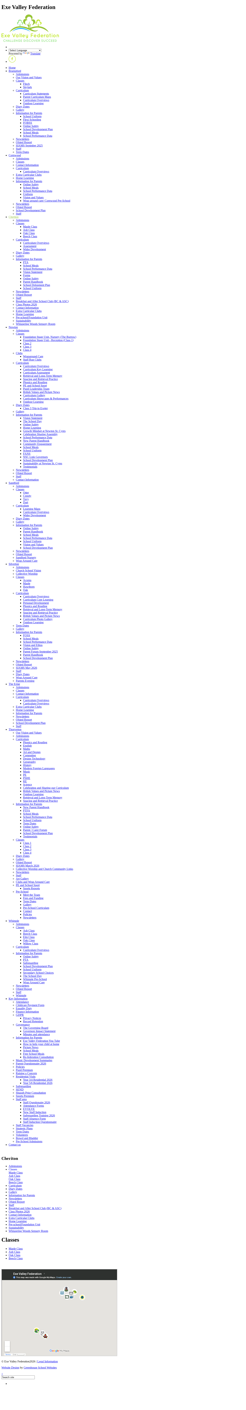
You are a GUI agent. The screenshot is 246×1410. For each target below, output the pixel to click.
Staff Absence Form (34, 1118)
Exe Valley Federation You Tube (41, 1040)
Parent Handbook (33, 281)
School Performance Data (37, 135)
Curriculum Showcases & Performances (45, 398)
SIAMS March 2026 (27, 865)
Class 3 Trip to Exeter (35, 408)
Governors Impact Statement (39, 1031)
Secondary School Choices (38, 972)
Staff (18, 148)
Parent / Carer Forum (35, 830)
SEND (20, 1089)
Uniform (28, 194)
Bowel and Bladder (27, 1138)
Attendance (22, 1001)
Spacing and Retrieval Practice (40, 379)
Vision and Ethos (33, 645)
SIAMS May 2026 (26, 667)
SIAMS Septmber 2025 (29, 145)
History (27, 765)
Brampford (15, 70)
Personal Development (36, 602)
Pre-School (22, 891)
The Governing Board (35, 1027)
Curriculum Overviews (36, 100)
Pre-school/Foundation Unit (31, 317)
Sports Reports (31, 888)
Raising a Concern (26, 1073)
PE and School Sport (35, 385)
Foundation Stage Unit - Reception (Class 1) (48, 340)
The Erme (14, 684)
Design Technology (34, 758)
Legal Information (47, 1361)
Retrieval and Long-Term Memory (42, 375)
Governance (23, 1024)
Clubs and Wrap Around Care (33, 881)
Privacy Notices (32, 1018)
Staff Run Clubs (32, 359)
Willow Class (30, 943)
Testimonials (30, 466)
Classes (20, 80)
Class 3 (27, 346)
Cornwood (15, 155)
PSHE (26, 778)
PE (24, 774)
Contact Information (27, 165)
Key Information (18, 998)
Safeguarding (30, 963)
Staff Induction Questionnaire (40, 1121)
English (27, 745)
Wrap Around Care (26, 560)
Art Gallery (22, 878)
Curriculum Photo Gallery (38, 619)
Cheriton (14, 216)
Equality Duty (24, 1008)
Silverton (14, 564)
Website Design (10, 1367)
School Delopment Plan (36, 285)
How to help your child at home (41, 1044)
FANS (26, 453)
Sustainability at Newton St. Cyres (42, 463)
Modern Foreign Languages (39, 768)
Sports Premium (25, 1096)
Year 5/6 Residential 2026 (37, 1083)
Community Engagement (37, 443)
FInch (26, 83)
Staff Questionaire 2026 (36, 1102)
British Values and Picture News (41, 392)
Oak (25, 589)
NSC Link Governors (35, 456)
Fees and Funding (33, 898)
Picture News (30, 1047)
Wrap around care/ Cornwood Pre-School (46, 200)
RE (25, 781)
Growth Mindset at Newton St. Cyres (44, 431)
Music (26, 771)
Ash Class (29, 229)
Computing (29, 755)
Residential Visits (25, 1076)
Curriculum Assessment (36, 372)
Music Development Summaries (34, 1060)
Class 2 (27, 343)
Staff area (21, 1099)
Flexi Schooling (32, 119)
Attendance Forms (33, 1105)
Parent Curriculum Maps (37, 96)
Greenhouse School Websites (40, 1367)
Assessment (29, 246)
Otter (26, 492)
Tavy (26, 499)
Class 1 (27, 842)
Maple (26, 583)
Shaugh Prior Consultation (31, 1092)
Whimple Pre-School (35, 979)
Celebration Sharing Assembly (40, 434)
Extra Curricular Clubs (29, 174)
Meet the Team (31, 894)
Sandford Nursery (26, 557)
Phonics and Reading (35, 382)
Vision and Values (33, 197)
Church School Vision (28, 570)
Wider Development (34, 249)
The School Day (32, 421)
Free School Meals (33, 1053)
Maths (26, 748)
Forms (26, 275)
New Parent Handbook (36, 440)
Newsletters (22, 139)
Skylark (27, 87)
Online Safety (31, 126)
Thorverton (15, 729)
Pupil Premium (24, 1070)
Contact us (15, 1144)
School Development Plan (38, 129)
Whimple (14, 920)
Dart (25, 502)
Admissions (22, 74)
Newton (13, 327)
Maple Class (30, 226)
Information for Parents (29, 113)
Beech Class (30, 236)
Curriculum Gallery (34, 395)
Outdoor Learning (33, 103)
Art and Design (32, 752)
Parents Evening (25, 680)
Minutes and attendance (36, 1034)
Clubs (19, 353)
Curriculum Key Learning (38, 369)
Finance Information (27, 1011)
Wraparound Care (33, 356)
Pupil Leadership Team (36, 388)
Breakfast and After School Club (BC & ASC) (42, 301)
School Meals (31, 132)
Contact (27, 911)
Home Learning (25, 177)
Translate (35, 53)
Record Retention (33, 1021)
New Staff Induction (34, 1112)
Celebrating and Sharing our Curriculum (46, 787)
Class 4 (27, 349)
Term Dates (22, 152)
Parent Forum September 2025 (40, 651)
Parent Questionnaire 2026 (31, 1063)
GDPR (20, 1014)
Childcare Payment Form (30, 1005)
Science (27, 784)
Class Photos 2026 (26, 304)
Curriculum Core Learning (38, 599)
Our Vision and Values (29, 77)
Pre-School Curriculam (36, 907)
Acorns (27, 580)
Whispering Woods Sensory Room (35, 323)
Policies (27, 914)
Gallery (20, 109)
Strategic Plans (24, 1128)
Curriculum (22, 90)
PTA (25, 262)
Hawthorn (29, 586)
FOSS (26, 635)
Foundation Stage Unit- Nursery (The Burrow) (49, 336)
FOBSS (27, 122)
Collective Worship (27, 573)
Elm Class (29, 937)
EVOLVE (29, 1108)
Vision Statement (32, 272)
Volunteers (22, 1134)
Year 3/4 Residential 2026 (37, 1079)
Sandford (14, 482)
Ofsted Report (24, 142)
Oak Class (29, 233)
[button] (12, 61)
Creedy (27, 495)
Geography (29, 761)
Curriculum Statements (36, 93)
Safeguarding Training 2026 (39, 1115)
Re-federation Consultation (38, 1057)
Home (12, 67)
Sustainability (23, 320)
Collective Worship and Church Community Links (44, 868)
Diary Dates (23, 106)
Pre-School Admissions (29, 1141)
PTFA (26, 810)
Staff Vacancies (24, 1125)
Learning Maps (31, 508)
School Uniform (32, 116)
